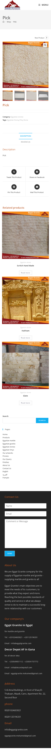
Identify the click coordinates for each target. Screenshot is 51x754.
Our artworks (8, 453)
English (5, 471)
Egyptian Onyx (8, 450)
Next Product (39, 38)
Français (6, 477)
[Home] (3, 22)
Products (6, 437)
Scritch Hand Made (25, 265)
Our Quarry (7, 459)
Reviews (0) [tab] (25, 142)
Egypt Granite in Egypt (19, 625)
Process (6, 456)
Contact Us (7, 468)
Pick (14, 22)
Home (5, 434)
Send (9, 553)
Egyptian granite (9, 444)
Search (5, 416)
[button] (45, 45)
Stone (25, 120)
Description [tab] (25, 136)
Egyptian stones (17, 117)
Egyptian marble (9, 440)
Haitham (25, 330)
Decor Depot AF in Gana (20, 649)
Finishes (6, 462)
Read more (25, 273)
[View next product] (47, 38)
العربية (5, 474)
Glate (25, 395)
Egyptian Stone (13, 120)
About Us (6, 465)
